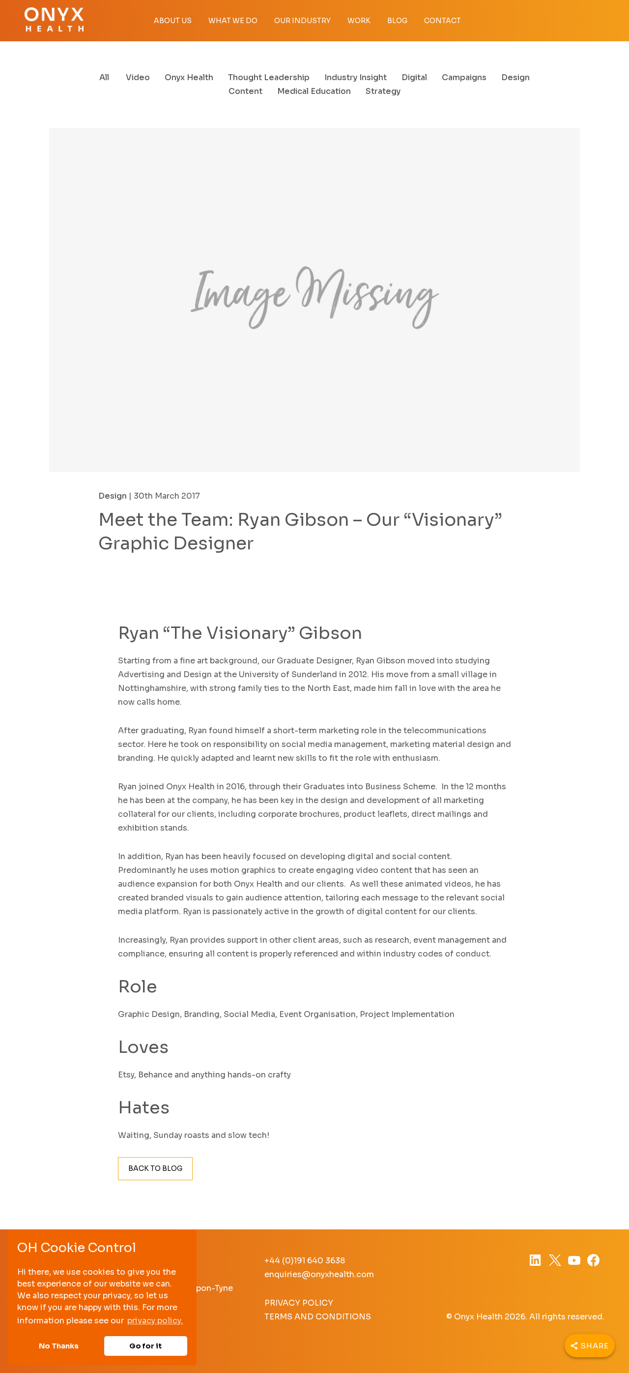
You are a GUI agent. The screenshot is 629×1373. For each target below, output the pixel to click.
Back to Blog (155, 1168)
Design (515, 77)
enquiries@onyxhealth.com (319, 1274)
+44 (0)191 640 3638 (304, 1260)
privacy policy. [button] (155, 1320)
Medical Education (314, 91)
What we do (232, 20)
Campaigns (464, 77)
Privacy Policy (298, 1303)
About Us (173, 20)
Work (359, 20)
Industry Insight (355, 77)
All (104, 77)
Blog (397, 20)
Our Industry (302, 20)
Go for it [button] (145, 1346)
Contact (442, 20)
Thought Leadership (269, 77)
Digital (414, 77)
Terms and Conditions (317, 1317)
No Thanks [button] (59, 1346)
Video (138, 77)
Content (245, 91)
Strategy (383, 91)
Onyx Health (189, 77)
